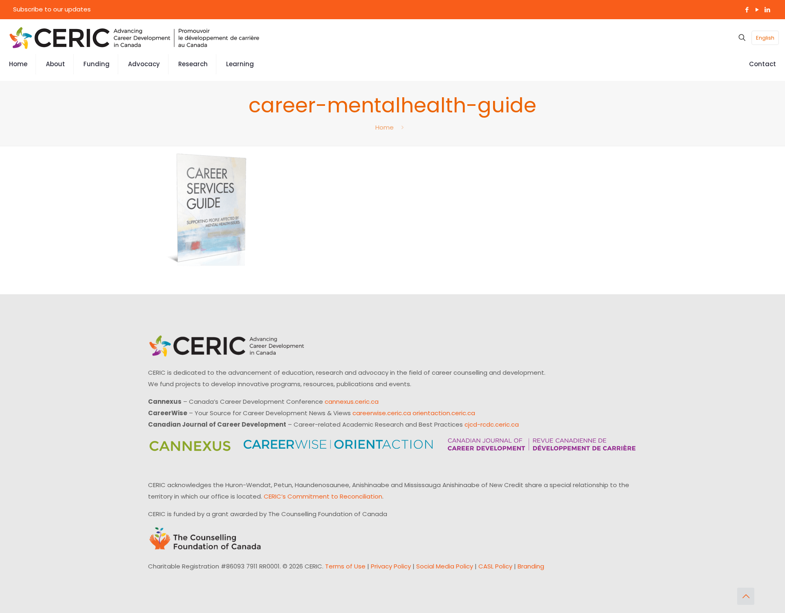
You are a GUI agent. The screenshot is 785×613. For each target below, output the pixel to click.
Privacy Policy (391, 566)
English (765, 38)
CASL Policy (495, 566)
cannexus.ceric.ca (352, 401)
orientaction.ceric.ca (444, 413)
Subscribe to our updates (52, 9)
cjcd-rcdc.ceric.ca (491, 424)
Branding (531, 566)
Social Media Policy (444, 566)
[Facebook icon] (747, 9)
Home (384, 127)
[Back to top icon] (745, 596)
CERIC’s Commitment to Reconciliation (323, 496)
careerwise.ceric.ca (381, 413)
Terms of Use (345, 566)
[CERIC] (134, 37)
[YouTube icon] (757, 9)
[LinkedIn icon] (767, 9)
